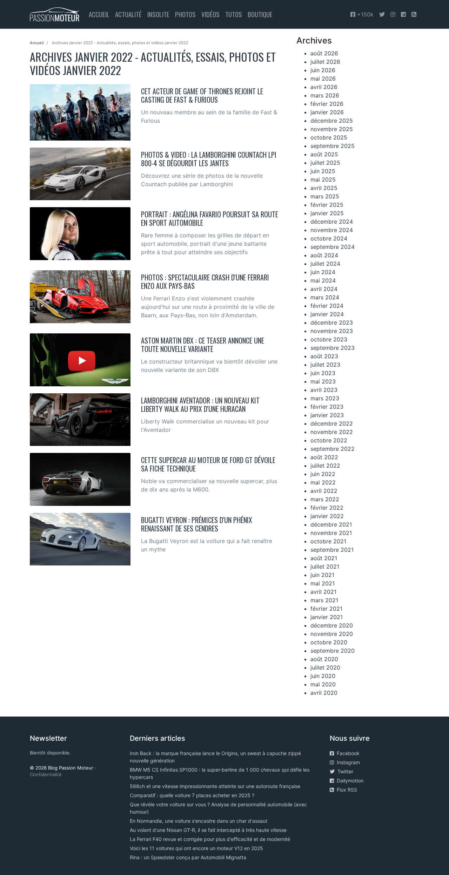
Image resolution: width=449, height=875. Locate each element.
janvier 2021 (326, 616)
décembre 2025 (331, 120)
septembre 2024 (332, 246)
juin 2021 (322, 574)
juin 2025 (322, 171)
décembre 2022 (331, 423)
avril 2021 (323, 591)
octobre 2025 (328, 137)
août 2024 (324, 255)
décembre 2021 (331, 524)
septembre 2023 (332, 347)
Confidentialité (46, 774)
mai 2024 (323, 280)
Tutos (233, 14)
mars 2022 (324, 499)
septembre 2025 (332, 145)
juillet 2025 (325, 162)
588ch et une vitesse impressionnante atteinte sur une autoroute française (215, 786)
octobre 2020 (328, 642)
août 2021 (323, 558)
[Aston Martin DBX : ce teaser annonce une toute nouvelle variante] (80, 359)
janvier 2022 (327, 516)
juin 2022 (322, 473)
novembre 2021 (331, 532)
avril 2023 (323, 389)
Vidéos (210, 14)
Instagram (347, 762)
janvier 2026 (327, 112)
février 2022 (326, 507)
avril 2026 (323, 86)
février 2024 (326, 305)
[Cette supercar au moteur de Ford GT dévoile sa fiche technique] (80, 478)
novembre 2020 (331, 633)
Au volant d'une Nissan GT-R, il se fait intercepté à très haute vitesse (208, 830)
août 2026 (324, 53)
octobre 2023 (328, 339)
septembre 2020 (332, 650)
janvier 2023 (327, 415)
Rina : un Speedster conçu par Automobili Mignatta (188, 857)
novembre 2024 (331, 229)
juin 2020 (322, 675)
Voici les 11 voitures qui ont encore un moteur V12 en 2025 (196, 848)
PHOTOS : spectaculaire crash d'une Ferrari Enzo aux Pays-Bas (205, 281)
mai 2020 (323, 684)
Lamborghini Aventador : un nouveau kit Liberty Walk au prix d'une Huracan (200, 404)
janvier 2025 (327, 213)
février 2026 (326, 103)
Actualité (128, 14)
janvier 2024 (327, 314)
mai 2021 (322, 583)
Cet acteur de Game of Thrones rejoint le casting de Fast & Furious (202, 95)
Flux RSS (345, 790)
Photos (185, 14)
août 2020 (324, 659)
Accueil (99, 14)
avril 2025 (323, 187)
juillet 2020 (325, 667)
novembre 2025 (331, 129)
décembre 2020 (331, 625)
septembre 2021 (332, 549)
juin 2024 (322, 272)
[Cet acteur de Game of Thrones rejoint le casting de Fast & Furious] (80, 111)
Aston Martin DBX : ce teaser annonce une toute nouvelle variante (202, 344)
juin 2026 (322, 70)
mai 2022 (323, 482)
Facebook (347, 753)
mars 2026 (324, 95)
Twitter (344, 771)
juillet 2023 (325, 364)
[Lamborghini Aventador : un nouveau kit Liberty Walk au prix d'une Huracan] (80, 418)
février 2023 (326, 406)
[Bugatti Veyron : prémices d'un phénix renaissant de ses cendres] (80, 538)
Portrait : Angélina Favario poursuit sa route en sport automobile (209, 218)
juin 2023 (322, 373)
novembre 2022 (331, 431)
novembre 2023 (331, 330)
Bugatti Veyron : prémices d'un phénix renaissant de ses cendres (196, 524)
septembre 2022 (332, 448)
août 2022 (324, 457)
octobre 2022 (328, 440)
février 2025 (326, 204)
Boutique (260, 14)
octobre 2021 (328, 541)
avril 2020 (323, 692)
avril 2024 (323, 288)
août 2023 (324, 356)
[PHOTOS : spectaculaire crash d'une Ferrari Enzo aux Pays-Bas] (80, 296)
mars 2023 (324, 398)
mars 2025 (324, 196)
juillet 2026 (325, 61)
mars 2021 (324, 600)
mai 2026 (323, 78)
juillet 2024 (325, 263)
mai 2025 (323, 179)
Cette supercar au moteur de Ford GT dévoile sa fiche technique (208, 464)
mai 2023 (323, 381)
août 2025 (324, 154)
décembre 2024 (331, 221)
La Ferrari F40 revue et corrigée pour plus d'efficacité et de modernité (210, 839)
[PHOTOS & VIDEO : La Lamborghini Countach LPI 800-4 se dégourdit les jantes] (80, 173)
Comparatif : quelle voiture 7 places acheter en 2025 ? (192, 795)
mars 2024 (324, 297)
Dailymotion (348, 781)
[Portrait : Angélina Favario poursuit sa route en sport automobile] (80, 233)
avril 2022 (323, 490)
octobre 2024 (328, 238)
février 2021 (326, 608)
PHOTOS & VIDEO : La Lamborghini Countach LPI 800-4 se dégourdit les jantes (208, 158)
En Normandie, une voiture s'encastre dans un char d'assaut (198, 821)
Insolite (158, 14)
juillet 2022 (325, 465)
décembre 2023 (331, 322)
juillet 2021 (324, 566)
